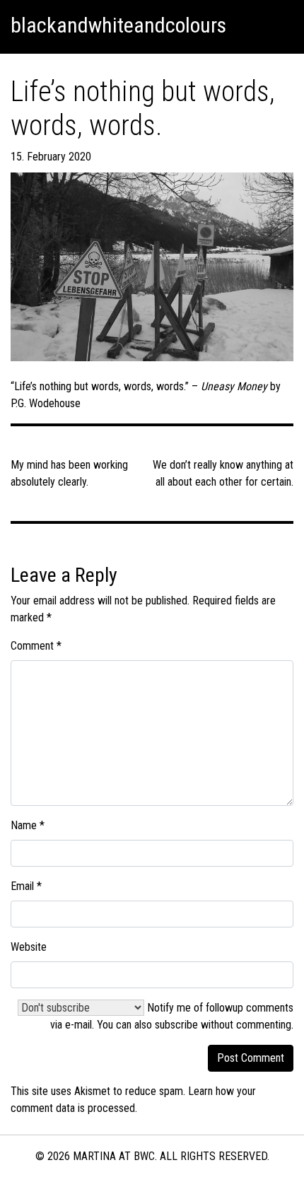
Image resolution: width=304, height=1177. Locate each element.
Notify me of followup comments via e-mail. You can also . (171, 1016)
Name (28, 825)
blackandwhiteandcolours (118, 25)
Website (29, 947)
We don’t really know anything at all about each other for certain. (223, 473)
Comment (36, 645)
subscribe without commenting (223, 1024)
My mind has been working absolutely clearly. (69, 473)
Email (26, 886)
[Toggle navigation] (276, 25)
